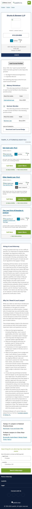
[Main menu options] (6, 2)
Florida (8, 7)
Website (16, 55)
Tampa (12, 7)
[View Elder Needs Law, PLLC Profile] (8, 185)
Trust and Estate (15, 428)
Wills (21, 428)
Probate (3, 7)
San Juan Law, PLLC (10, 148)
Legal (3, 485)
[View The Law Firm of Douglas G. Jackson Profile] (9, 220)
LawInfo (3, 481)
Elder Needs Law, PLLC (11, 177)
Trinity (5, 439)
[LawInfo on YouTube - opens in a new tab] (18, 495)
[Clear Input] (29, 458)
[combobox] (16, 458)
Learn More (22, 166)
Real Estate (6, 428)
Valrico (9, 439)
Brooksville (6, 437)
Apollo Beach (14, 437)
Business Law (8, 121)
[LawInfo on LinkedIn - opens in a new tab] (23, 495)
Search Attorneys (16, 470)
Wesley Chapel (22, 437)
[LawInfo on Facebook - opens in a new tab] (9, 495)
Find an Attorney (6, 477)
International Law (9, 100)
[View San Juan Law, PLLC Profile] (8, 155)
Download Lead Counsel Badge (15, 129)
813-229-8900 (17, 35)
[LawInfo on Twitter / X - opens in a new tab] (13, 495)
